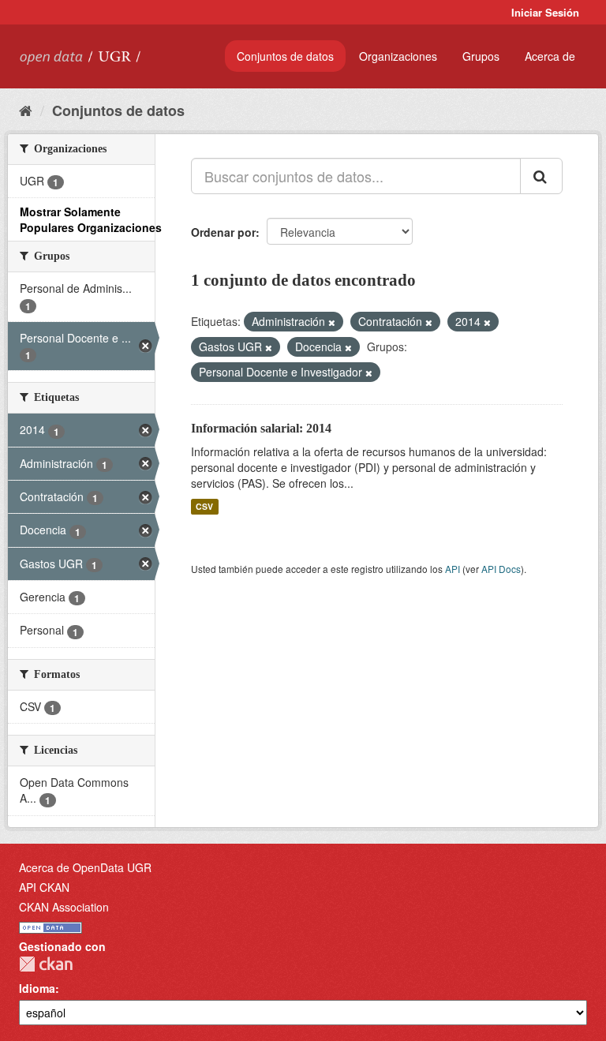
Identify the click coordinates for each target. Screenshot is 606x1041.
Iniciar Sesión (545, 12)
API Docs (501, 568)
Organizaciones (398, 56)
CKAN (46, 964)
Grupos (480, 56)
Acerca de (550, 56)
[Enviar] (541, 176)
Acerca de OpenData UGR (85, 867)
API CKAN (44, 887)
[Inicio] (25, 109)
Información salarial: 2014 (261, 428)
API (452, 568)
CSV (204, 506)
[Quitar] (331, 322)
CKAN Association (64, 907)
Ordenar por (223, 232)
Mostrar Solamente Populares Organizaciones (91, 219)
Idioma (37, 988)
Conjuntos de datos (285, 56)
